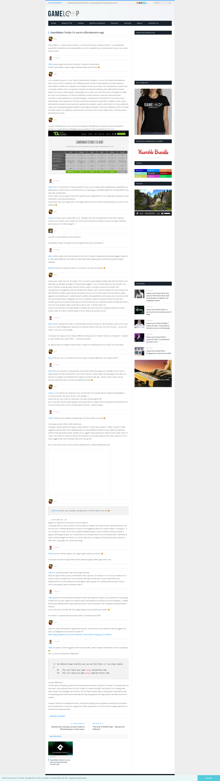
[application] (153, 213)
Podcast (114, 23)
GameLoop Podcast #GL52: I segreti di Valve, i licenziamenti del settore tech (157, 339)
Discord (127, 23)
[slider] (167, 213)
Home (53, 23)
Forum (81, 23)
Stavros (51, 218)
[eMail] (147, 3)
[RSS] (138, 3)
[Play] (137, 213)
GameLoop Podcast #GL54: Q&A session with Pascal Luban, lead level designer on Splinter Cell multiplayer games (157, 296)
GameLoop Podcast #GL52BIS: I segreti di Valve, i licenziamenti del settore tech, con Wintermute (158, 325)
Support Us (153, 23)
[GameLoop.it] (63, 13)
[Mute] (162, 213)
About (140, 23)
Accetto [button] (209, 778)
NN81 (50, 64)
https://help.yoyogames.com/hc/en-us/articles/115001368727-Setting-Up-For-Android (79, 634)
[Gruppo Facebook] (142, 3)
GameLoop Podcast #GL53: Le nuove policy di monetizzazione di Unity (93, 3)
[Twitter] (144, 3)
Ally (49, 256)
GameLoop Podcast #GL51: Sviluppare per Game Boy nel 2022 (158, 352)
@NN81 (51, 268)
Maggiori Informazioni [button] (78, 778)
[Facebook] (140, 3)
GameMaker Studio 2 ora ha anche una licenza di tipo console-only (60, 762)
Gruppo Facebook (97, 23)
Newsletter (67, 23)
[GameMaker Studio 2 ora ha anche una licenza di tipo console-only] (60, 749)
